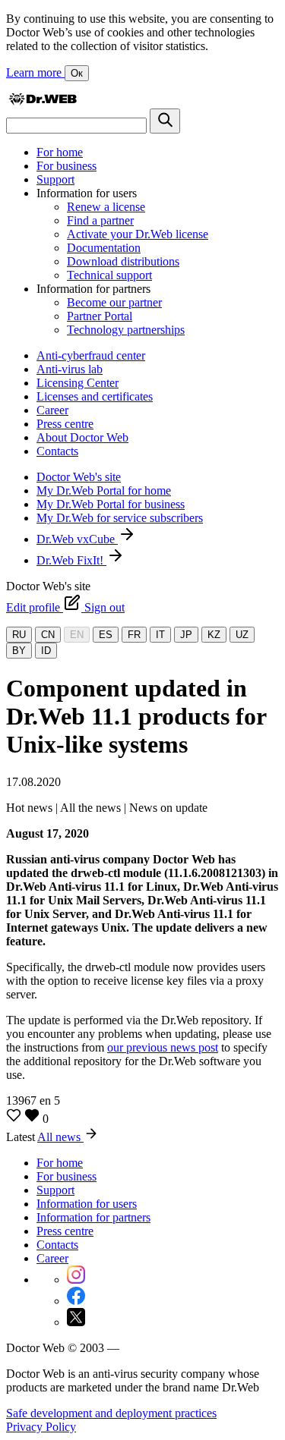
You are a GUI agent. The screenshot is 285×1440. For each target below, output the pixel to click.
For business (66, 165)
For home (59, 152)
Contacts (57, 451)
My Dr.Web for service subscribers (119, 517)
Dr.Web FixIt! (71, 560)
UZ (242, 634)
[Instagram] (76, 1279)
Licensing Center (77, 382)
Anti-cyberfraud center (90, 355)
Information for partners (93, 1217)
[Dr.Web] (42, 101)
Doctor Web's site (78, 476)
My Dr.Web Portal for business (110, 504)
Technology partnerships (126, 329)
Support (55, 179)
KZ (213, 634)
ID (46, 650)
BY (19, 650)
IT (160, 634)
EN (77, 634)
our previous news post (162, 1047)
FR (134, 634)
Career (52, 410)
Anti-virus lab (69, 369)
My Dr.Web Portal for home (103, 490)
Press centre (64, 423)
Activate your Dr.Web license (137, 234)
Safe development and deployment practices (111, 1413)
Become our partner (114, 302)
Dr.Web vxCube (77, 539)
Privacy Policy (41, 1426)
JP (186, 634)
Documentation (104, 247)
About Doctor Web (82, 437)
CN (48, 634)
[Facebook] (76, 1300)
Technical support (109, 275)
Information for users (86, 1203)
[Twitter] (76, 1322)
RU (19, 634)
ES (105, 634)
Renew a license (106, 206)
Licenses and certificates (94, 396)
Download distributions (123, 261)
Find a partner (100, 220)
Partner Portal (99, 316)
